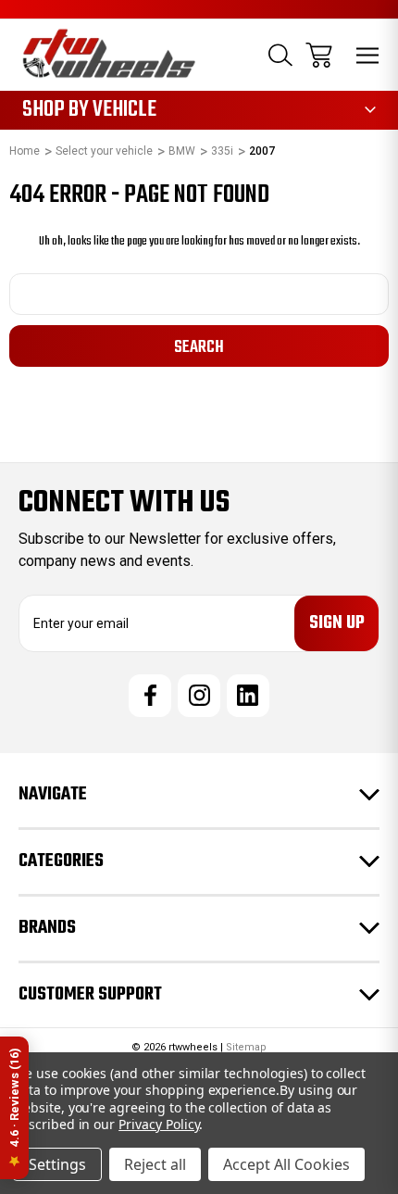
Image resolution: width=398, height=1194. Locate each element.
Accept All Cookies (286, 1164)
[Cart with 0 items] (318, 55)
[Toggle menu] (367, 55)
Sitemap (246, 1047)
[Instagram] (199, 695)
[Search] (280, 55)
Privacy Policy (158, 1124)
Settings (57, 1164)
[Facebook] (150, 695)
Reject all (155, 1164)
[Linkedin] (248, 695)
